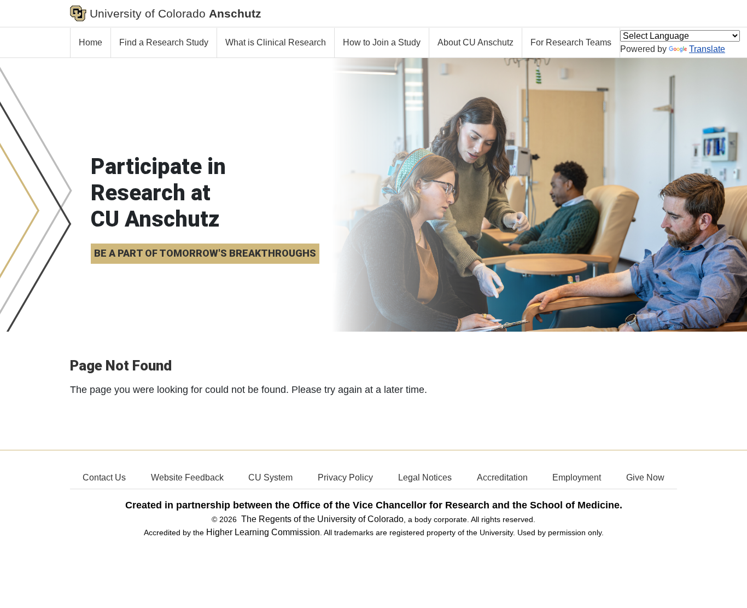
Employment (576, 477)
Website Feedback (187, 477)
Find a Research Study (163, 42)
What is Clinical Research (275, 42)
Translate (707, 49)
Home (90, 42)
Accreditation (502, 477)
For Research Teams (570, 42)
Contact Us (104, 477)
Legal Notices (425, 477)
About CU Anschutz (475, 42)
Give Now (645, 477)
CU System (270, 477)
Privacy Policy (345, 477)
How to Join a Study (382, 42)
